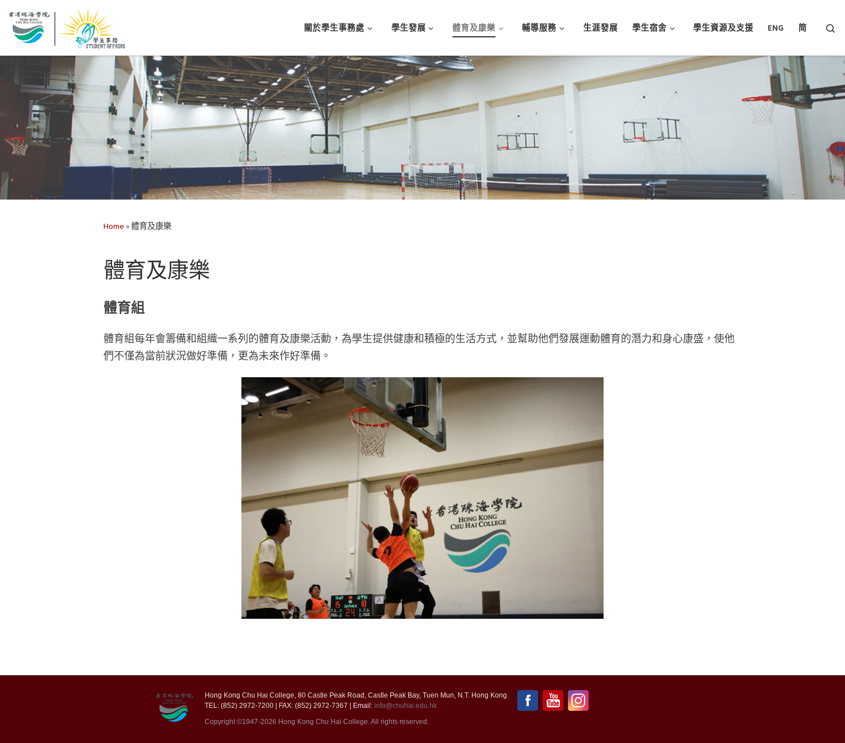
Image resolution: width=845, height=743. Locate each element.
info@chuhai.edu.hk (405, 706)
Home (113, 226)
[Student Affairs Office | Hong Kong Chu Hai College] (89, 26)
